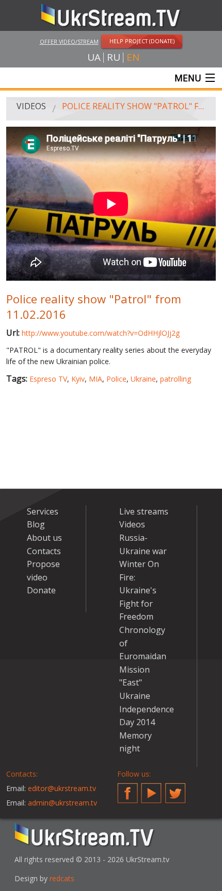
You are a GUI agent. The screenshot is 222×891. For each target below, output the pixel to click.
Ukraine (143, 379)
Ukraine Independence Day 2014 (146, 709)
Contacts (44, 551)
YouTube (151, 789)
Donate (41, 590)
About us (44, 537)
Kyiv (78, 379)
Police (116, 379)
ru (113, 57)
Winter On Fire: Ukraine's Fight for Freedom (139, 590)
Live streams (143, 511)
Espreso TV (48, 379)
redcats (62, 878)
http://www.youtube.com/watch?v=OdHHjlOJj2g (101, 333)
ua (94, 57)
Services (42, 511)
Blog (36, 524)
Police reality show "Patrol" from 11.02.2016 (135, 106)
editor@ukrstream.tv (62, 788)
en (132, 57)
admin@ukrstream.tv (62, 803)
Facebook (127, 789)
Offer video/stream (69, 41)
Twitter (175, 789)
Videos (31, 106)
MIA (95, 379)
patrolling (175, 379)
